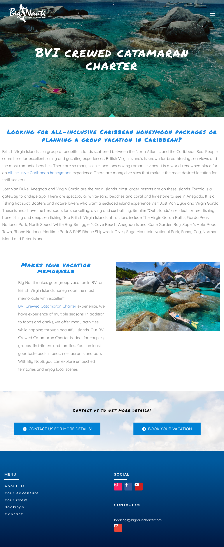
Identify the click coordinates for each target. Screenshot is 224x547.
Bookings (14, 507)
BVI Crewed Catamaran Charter (47, 306)
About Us (15, 486)
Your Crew (16, 500)
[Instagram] (118, 486)
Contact (14, 514)
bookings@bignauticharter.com (138, 520)
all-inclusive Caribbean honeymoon (40, 172)
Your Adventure (22, 493)
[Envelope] (118, 528)
